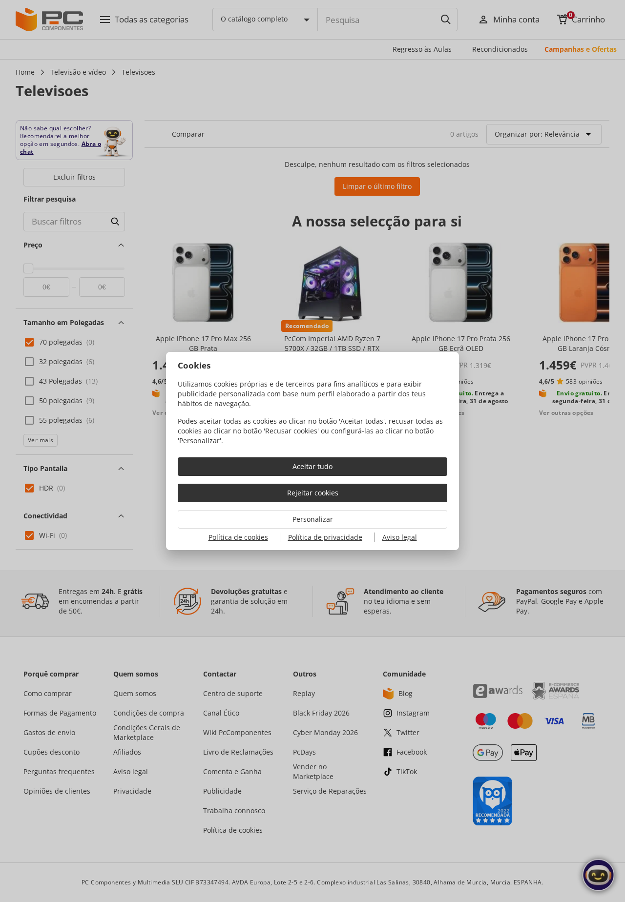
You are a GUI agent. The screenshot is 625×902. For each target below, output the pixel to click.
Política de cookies (238, 537)
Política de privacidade (325, 537)
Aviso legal (399, 537)
